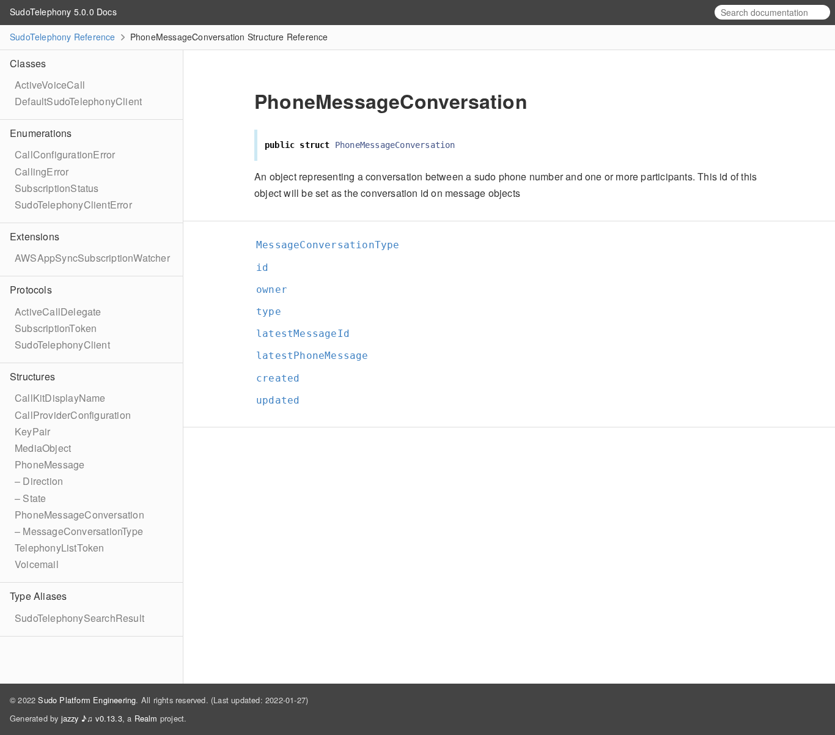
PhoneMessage (49, 464)
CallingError (41, 171)
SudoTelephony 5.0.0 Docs (63, 12)
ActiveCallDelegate (58, 312)
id (267, 267)
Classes (28, 63)
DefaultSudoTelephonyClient (78, 101)
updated (283, 400)
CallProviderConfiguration (73, 415)
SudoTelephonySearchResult (79, 618)
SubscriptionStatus (57, 188)
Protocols (31, 290)
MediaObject (43, 448)
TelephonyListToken (60, 548)
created (283, 378)
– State (30, 498)
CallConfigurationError (65, 154)
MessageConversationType (333, 245)
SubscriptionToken (56, 328)
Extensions (34, 236)
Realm (146, 718)
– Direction (39, 481)
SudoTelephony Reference (63, 37)
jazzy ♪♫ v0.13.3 (91, 718)
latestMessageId (308, 333)
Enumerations (41, 133)
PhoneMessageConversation (79, 515)
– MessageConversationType (79, 531)
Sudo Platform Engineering (87, 700)
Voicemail (37, 564)
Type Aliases (38, 596)
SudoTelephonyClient (62, 345)
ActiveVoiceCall (50, 85)
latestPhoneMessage (318, 355)
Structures (32, 376)
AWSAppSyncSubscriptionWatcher (92, 258)
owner (277, 289)
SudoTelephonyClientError (73, 205)
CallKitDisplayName (60, 398)
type (274, 311)
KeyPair (32, 431)
